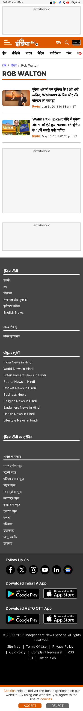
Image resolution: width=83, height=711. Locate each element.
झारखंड (7, 543)
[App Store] (60, 594)
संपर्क (6, 280)
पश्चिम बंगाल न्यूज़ (13, 479)
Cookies (9, 691)
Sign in (75, 2)
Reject (58, 706)
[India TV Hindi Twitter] (63, 2)
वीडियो (16, 53)
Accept (30, 706)
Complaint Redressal (46, 652)
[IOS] (51, 2)
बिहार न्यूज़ (9, 485)
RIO (30, 658)
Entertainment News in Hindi (24, 375)
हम (5, 287)
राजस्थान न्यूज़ (11, 504)
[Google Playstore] (23, 594)
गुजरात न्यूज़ (10, 511)
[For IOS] (60, 619)
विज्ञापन (7, 293)
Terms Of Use (36, 646)
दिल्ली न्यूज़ (9, 472)
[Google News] (68, 569)
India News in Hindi (17, 362)
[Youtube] (45, 569)
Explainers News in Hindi (21, 407)
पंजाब (6, 517)
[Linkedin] (56, 569)
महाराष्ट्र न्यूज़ (11, 498)
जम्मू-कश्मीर (10, 537)
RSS (71, 652)
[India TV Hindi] (26, 42)
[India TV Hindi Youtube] (67, 2)
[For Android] (23, 619)
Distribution (47, 658)
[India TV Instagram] (33, 569)
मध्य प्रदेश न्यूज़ (12, 492)
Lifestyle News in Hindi (20, 420)
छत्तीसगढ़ (8, 530)
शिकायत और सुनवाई (15, 299)
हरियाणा (7, 524)
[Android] (54, 2)
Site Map (13, 646)
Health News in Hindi (19, 414)
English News (13, 312)
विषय (14, 65)
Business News (14, 394)
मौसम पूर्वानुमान (11, 336)
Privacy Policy (63, 646)
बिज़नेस (36, 106)
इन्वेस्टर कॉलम (11, 306)
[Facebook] (10, 569)
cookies (46, 699)
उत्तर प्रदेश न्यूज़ (12, 466)
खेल (68, 53)
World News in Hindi (18, 369)
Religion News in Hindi (20, 401)
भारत (29, 53)
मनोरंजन (55, 53)
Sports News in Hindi (19, 381)
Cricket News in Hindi (19, 388)
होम (4, 53)
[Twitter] (22, 569)
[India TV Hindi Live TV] (76, 42)
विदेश (41, 53)
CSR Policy (17, 652)
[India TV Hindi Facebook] (60, 2)
